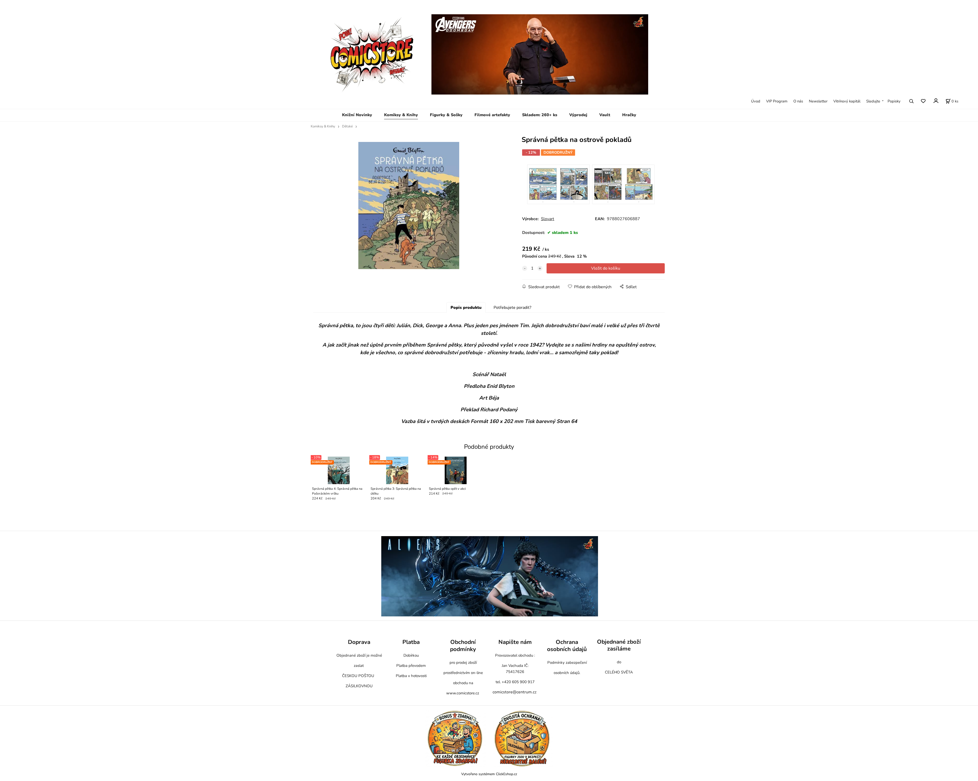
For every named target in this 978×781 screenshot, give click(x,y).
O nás (798, 101)
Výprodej (578, 115)
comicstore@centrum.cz (514, 692)
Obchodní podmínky (463, 645)
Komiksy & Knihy (401, 115)
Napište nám (515, 642)
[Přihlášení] (936, 101)
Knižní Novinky (357, 115)
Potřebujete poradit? (512, 307)
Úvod (755, 101)
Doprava (359, 642)
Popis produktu (466, 307)
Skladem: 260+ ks (539, 115)
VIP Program (776, 101)
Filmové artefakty (492, 115)
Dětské (347, 126)
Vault (604, 115)
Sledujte (873, 101)
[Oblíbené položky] (923, 101)
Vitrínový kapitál (846, 101)
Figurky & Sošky (446, 115)
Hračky (629, 115)
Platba (411, 642)
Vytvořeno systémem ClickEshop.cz (489, 774)
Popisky (894, 101)
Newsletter (818, 101)
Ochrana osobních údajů (567, 645)
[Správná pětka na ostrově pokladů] (409, 205)
